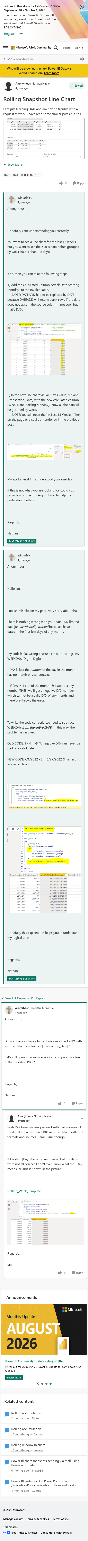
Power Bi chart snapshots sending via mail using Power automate (45, 1463)
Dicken (36, 1418)
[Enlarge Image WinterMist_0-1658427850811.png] (44, 349)
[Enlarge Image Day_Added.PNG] (45, 1222)
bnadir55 (37, 1470)
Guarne (36, 1490)
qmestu (38, 1450)
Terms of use (61, 1519)
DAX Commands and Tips (20, 58)
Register (66, 47)
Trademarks (10, 1527)
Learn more (51, 73)
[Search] (55, 47)
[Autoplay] (37, 1384)
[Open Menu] (82, 59)
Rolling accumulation (26, 1413)
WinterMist (25, 197)
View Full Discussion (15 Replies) (25, 998)
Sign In (79, 47)
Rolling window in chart (28, 1445)
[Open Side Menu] (5, 48)
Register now (13, 33)
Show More (15, 164)
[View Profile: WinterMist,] (11, 199)
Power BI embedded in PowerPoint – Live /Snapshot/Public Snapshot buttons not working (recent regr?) (45, 1483)
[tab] (42, 1384)
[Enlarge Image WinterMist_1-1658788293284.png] (44, 869)
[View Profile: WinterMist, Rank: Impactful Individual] (9, 1010)
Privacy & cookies (38, 1519)
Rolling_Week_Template (24, 1191)
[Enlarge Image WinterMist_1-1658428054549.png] (44, 452)
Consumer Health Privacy (56, 1532)
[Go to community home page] (31, 48)
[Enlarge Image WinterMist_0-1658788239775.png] (44, 796)
